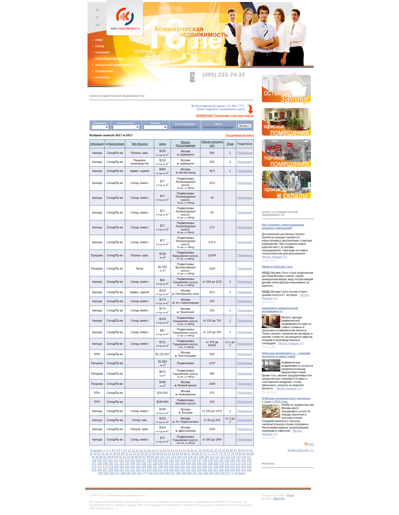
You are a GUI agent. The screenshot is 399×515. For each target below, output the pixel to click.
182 (127, 466)
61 (165, 453)
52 (130, 453)
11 (133, 450)
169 (216, 463)
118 (94, 460)
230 (232, 470)
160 (166, 463)
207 (105, 470)
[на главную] (97, 10)
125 (132, 460)
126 (138, 460)
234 (100, 473)
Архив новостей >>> (300, 450)
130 (160, 460)
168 (210, 463)
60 (161, 453)
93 (128, 457)
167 (205, 463)
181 (121, 466)
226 (210, 470)
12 (137, 450)
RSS (311, 444)
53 (134, 453)
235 (106, 473)
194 (193, 466)
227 (215, 470)
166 (199, 463)
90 (116, 457)
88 (109, 457)
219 (171, 470)
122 (116, 460)
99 (152, 457)
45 (103, 453)
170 (221, 463)
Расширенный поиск (240, 135)
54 (138, 453)
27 (196, 450)
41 (251, 450)
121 (110, 460)
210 (121, 470)
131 (165, 460)
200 (227, 466)
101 (162, 457)
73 (213, 453)
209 (116, 470)
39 (243, 450)
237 (117, 473)
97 (144, 457)
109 (206, 457)
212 (132, 470)
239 (128, 473)
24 (184, 450)
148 (99, 463)
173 (238, 463)
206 (99, 470)
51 (126, 453)
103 (173, 457)
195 (199, 466)
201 (232, 466)
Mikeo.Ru (279, 498)
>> (232, 473)
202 (238, 466)
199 (221, 466)
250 (189, 473)
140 (215, 460)
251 (194, 473)
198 (216, 466)
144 (238, 460)
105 (184, 457)
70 (201, 453)
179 (110, 466)
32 (215, 450)
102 (168, 457)
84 (93, 457)
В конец (240, 473)
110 (212, 457)
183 (132, 466)
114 (233, 457)
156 (144, 463)
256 (222, 473)
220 (177, 470)
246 (167, 473)
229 (226, 470)
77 (228, 453)
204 (249, 466)
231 (238, 470)
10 (129, 450)
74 (216, 453)
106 (190, 457)
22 (176, 450)
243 (150, 473)
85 (97, 457)
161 (171, 463)
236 (111, 473)
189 (166, 466)
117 (249, 457)
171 (227, 463)
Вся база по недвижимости (115, 65)
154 (132, 463)
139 (210, 460)
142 (226, 460)
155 (138, 463)
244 (156, 473)
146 (249, 460)
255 (217, 473)
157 (149, 463)
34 (223, 450)
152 (121, 463)
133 (177, 460)
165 (193, 463)
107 (195, 457)
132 (171, 460)
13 (141, 450)
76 (224, 453)
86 (101, 457)
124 (127, 460)
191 (177, 466)
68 (193, 453)
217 (160, 470)
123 (121, 460)
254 (211, 473)
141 (221, 460)
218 (165, 470)
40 (247, 450)
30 (207, 450)
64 (177, 453)
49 (118, 453)
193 (188, 466)
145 (243, 460)
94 (132, 457)
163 (182, 463)
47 (110, 453)
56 (146, 453)
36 (231, 450)
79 (236, 453)
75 (220, 453)
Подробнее (244, 153)
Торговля (102, 52)
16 (152, 450)
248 (178, 473)
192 (182, 466)
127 (143, 460)
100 (156, 457)
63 (173, 453)
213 (138, 470)
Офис (99, 40)
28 (200, 450)
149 (105, 463)
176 (94, 466)
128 (149, 460)
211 (127, 470)
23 (180, 450)
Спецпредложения (109, 58)
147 (94, 463)
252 (200, 473)
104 (179, 457)
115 (238, 457)
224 (199, 470)
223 (193, 470)
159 (160, 463)
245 (161, 473)
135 (188, 460)
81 (244, 453)
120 (105, 460)
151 (116, 463)
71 (205, 453)
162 (177, 463)
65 (181, 453)
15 (149, 450)
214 (143, 470)
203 (243, 466)
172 (232, 463)
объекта (140, 144)
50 (122, 453)
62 (169, 453)
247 (172, 473)
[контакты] (97, 18)
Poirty (290, 495)
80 (240, 453)
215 (149, 470)
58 (154, 453)
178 (105, 466)
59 (158, 453)
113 (228, 457)
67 (189, 453)
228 (221, 470)
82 (248, 453)
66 (185, 453)
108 (201, 457)
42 (91, 453)
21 (172, 450)
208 (110, 470)
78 (232, 453)
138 (204, 460)
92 (124, 457)
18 (160, 450)
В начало (97, 450)
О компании (104, 71)
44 (99, 453)
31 (211, 450)
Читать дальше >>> (274, 256)
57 (150, 453)
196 (205, 466)
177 (99, 466)
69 (197, 453)
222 (188, 470)
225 (204, 470)
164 (188, 463)
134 (182, 460)
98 (148, 457)
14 (145, 450)
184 (138, 466)
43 (95, 453)
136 (193, 460)
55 (142, 453)
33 (219, 450)
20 (168, 450)
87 (105, 457)
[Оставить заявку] (286, 103)
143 (232, 460)
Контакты (102, 77)
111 (217, 457)
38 (239, 450)
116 (244, 457)
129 (154, 460)
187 (155, 466)
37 (235, 450)
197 (210, 466)
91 (120, 457)
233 (249, 470)
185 (144, 466)
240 (133, 473)
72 (209, 453)
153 (127, 463)
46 (107, 453)
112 (222, 457)
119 (99, 460)
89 (113, 457)
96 (140, 457)
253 (205, 473)
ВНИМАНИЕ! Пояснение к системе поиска (225, 115)
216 (154, 470)
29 (204, 450)
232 (243, 470)
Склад (99, 46)
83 (252, 453)
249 (183, 473)
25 (188, 450)
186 (149, 466)
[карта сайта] (97, 25)
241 (139, 473)
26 (192, 450)
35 (227, 450)
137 (199, 460)
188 (160, 466)
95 (136, 457)
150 (110, 463)
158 (155, 463)
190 (171, 466)
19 (164, 450)
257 (228, 473)
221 (182, 470)
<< (104, 450)
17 (156, 450)
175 (249, 463)
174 (243, 463)
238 (122, 473)
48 (114, 453)
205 (94, 470)
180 (116, 466)
